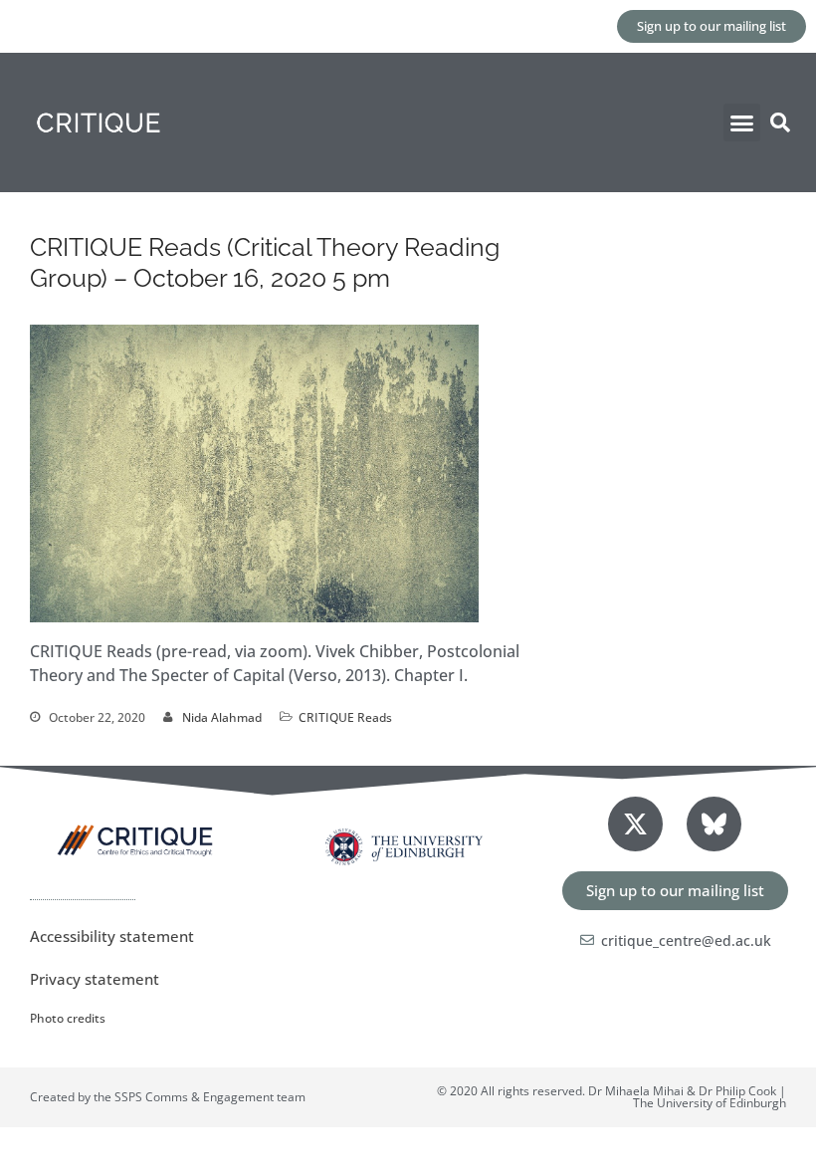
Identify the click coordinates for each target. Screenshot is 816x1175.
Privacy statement (94, 979)
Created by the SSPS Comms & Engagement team (168, 1096)
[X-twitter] (635, 824)
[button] (742, 122)
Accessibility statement (112, 936)
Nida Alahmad (222, 717)
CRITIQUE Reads (345, 717)
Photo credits (67, 1018)
